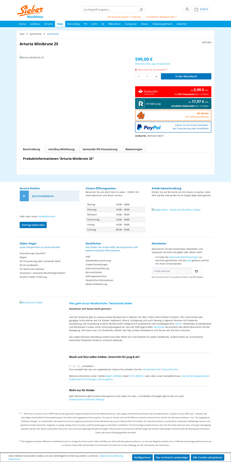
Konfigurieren (142, 457)
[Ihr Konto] (187, 9)
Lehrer (178, 323)
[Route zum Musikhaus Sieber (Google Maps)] (181, 216)
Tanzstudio (159, 326)
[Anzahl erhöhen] (156, 76)
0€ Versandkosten (29, 265)
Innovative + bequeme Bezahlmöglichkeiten (43, 272)
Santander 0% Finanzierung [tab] (100, 149)
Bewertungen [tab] (134, 149)
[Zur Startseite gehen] (30, 11)
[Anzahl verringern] (138, 76)
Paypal (23, 257)
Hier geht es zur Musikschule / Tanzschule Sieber (100, 303)
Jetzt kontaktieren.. (43, 196)
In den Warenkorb (186, 76)
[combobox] (110, 9)
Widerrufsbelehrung (96, 284)
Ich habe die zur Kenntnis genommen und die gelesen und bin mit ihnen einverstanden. (182, 260)
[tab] (31, 149)
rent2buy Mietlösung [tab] (61, 149)
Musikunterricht (151, 369)
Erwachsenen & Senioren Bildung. (87, 399)
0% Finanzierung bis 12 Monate (119, 16)
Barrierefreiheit (94, 272)
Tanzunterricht (170, 369)
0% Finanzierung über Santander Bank (40, 261)
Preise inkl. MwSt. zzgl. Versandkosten (152, 63)
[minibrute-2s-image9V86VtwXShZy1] (74, 89)
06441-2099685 (114, 376)
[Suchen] (141, 9)
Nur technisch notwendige (172, 457)
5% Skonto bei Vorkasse (32, 269)
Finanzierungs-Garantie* (33, 253)
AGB (88, 256)
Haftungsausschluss (96, 276)
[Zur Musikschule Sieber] (31, 300)
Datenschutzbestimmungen (183, 257)
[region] (74, 89)
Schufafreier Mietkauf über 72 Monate (161, 16)
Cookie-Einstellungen (97, 264)
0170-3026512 (137, 376)
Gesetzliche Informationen (99, 280)
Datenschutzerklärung (97, 268)
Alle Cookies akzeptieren (207, 457)
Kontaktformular (46, 216)
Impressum (15, 459)
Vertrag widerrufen (33, 225)
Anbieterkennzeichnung (98, 260)
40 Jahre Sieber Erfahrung (33, 276)
